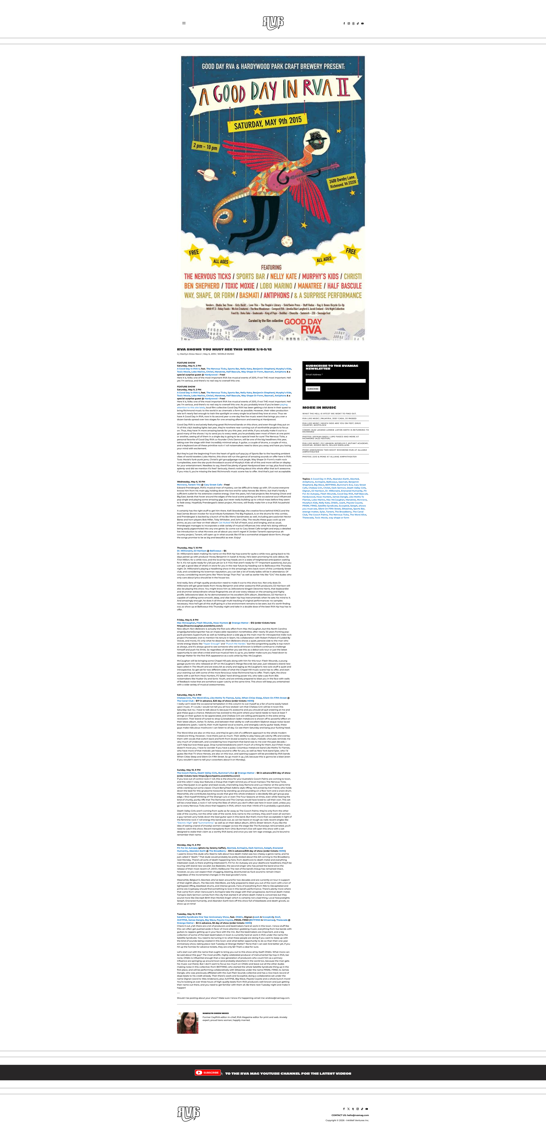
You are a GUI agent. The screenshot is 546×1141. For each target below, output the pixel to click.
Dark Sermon (255, 848)
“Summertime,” (206, 822)
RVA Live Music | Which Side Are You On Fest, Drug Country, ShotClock (331, 424)
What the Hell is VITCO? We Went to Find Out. (329, 413)
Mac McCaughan (186, 622)
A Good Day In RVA (321, 478)
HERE (250, 700)
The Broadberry (217, 851)
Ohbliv (239, 917)
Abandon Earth (197, 851)
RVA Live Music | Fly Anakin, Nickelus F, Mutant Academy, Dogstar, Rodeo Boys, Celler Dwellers (335, 444)
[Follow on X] (348, 1109)
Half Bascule (233, 371)
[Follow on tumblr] (353, 1109)
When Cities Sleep (252, 697)
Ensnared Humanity (352, 490)
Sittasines (268, 920)
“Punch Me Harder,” (236, 643)
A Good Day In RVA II (188, 368)
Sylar (238, 697)
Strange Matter (240, 622)
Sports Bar (233, 368)
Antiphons (280, 371)
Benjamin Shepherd (264, 368)
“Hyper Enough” (211, 643)
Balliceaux (215, 550)
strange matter (310, 511)
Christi (210, 371)
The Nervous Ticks (216, 368)
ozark (257, 917)
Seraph (268, 848)
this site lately (197, 407)
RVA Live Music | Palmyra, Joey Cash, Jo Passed (329, 418)
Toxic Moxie (183, 371)
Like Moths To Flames (222, 697)
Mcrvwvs (182, 484)
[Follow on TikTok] (358, 23)
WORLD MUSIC (226, 354)
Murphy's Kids (310, 502)
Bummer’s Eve (226, 773)
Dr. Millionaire (185, 550)
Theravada (282, 920)
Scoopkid (267, 917)
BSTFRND (255, 920)
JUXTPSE (182, 920)
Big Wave (210, 920)
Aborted (231, 848)
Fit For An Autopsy (187, 848)
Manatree (220, 371)
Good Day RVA (345, 493)
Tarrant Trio (194, 484)
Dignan (306, 490)
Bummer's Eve (345, 484)
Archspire (242, 848)
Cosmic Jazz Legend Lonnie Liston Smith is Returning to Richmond (335, 431)
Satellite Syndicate (328, 505)
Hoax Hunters (220, 622)
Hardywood (211, 374)
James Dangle (196, 920)
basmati (343, 481)
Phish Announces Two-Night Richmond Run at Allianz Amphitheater (334, 451)
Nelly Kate (246, 368)
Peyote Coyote (225, 920)
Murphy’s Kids (283, 368)
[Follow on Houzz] (353, 23)
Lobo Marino (198, 371)
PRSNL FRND (309, 505)
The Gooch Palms (186, 773)
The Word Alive (200, 697)
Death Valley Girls (207, 773)
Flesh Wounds (204, 622)
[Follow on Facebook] (344, 23)
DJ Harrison (200, 550)
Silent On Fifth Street (275, 697)
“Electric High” (185, 822)
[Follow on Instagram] (349, 23)
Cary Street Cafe (213, 484)
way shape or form (339, 517)
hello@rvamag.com (358, 1115)
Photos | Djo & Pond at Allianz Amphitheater (329, 456)
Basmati (269, 371)
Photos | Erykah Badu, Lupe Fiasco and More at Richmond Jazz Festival (330, 437)
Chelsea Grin (184, 697)
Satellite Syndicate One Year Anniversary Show (203, 917)
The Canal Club (185, 700)
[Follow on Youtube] (362, 23)
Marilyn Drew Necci (191, 354)
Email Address (314, 374)
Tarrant (330, 511)
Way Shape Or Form (252, 371)
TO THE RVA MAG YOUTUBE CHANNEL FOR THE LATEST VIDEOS (288, 1073)
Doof (277, 917)
